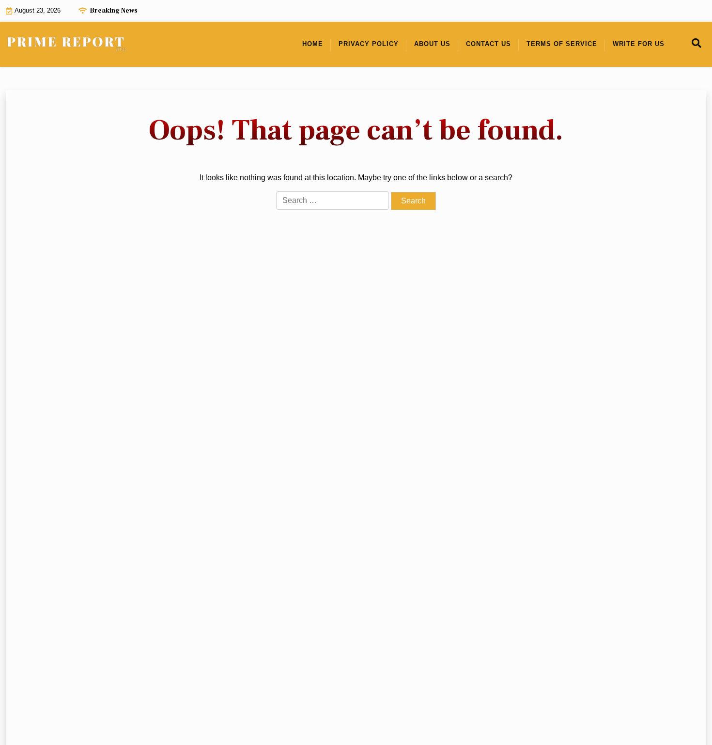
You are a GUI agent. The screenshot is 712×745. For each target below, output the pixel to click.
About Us (432, 43)
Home (312, 43)
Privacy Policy (369, 43)
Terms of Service (561, 43)
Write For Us (639, 43)
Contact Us (488, 43)
